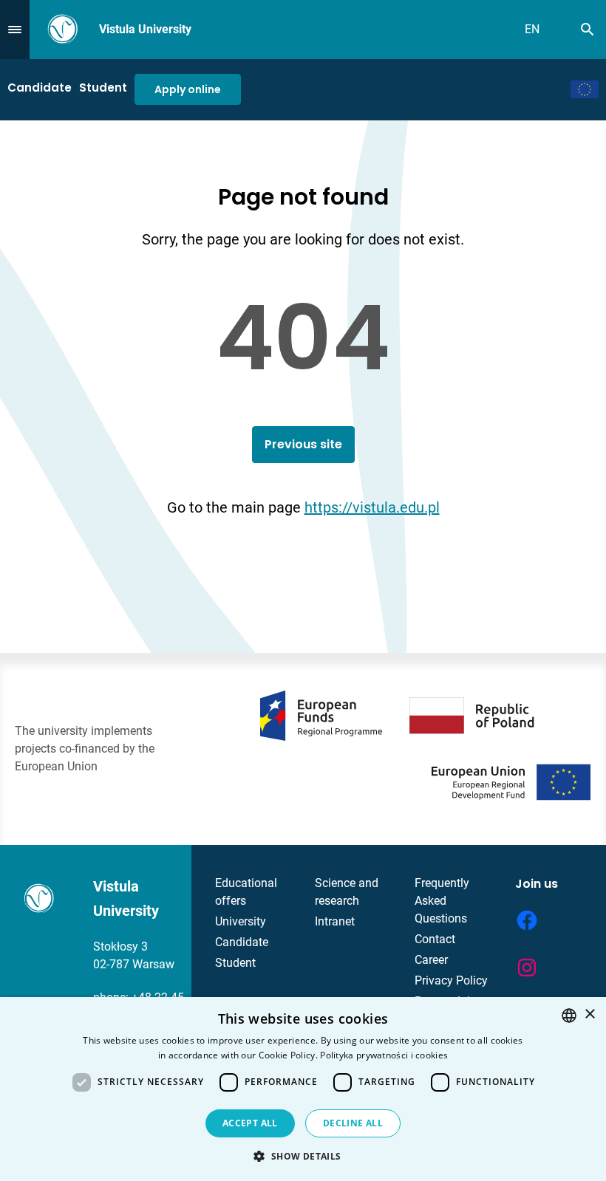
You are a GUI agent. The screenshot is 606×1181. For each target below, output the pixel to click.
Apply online (187, 89)
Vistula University (145, 29)
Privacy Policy (451, 980)
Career (431, 960)
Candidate (39, 87)
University (240, 921)
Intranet (335, 921)
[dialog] (303, 1089)
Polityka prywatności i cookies (384, 1055)
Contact (435, 939)
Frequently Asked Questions (442, 900)
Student (103, 87)
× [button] (589, 1014)
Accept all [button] (250, 1123)
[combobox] (569, 1015)
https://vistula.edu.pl (372, 507)
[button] (303, 1156)
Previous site (303, 444)
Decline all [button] (353, 1123)
